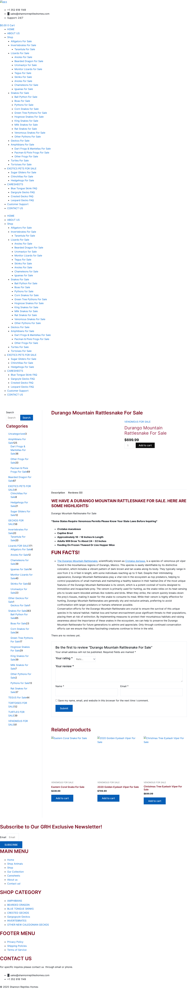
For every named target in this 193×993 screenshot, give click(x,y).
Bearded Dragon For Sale (28, 61)
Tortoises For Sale (21, 164)
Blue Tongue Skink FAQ (24, 188)
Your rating (64, 658)
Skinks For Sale (23, 76)
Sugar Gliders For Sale (23, 172)
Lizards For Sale (20, 53)
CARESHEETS (15, 184)
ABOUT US (13, 33)
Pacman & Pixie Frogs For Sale (31, 152)
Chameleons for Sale (26, 84)
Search (10, 412)
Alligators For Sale (21, 41)
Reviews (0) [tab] (75, 492)
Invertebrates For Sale (23, 45)
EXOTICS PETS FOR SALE (21, 168)
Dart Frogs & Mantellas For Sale (32, 148)
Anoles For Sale (23, 57)
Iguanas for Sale (23, 88)
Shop (10, 37)
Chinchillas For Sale (22, 176)
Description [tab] (58, 492)
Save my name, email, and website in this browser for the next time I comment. (103, 700)
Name (59, 686)
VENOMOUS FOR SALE (137, 421)
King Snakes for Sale (26, 120)
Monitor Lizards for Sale (28, 69)
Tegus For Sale (22, 73)
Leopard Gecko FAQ (22, 200)
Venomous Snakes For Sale (29, 132)
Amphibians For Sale (22, 144)
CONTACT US (15, 208)
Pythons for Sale (23, 104)
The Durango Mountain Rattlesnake (77, 560)
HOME (10, 29)
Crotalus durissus (135, 560)
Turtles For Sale (20, 160)
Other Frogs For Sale (26, 156)
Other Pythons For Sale (27, 136)
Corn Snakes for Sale (26, 108)
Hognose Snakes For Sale (29, 116)
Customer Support (17, 204)
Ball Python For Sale (25, 96)
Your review (64, 666)
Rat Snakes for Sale (25, 128)
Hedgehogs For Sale (22, 180)
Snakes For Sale (20, 92)
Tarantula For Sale (24, 49)
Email (124, 686)
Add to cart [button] (62, 798)
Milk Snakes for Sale (26, 124)
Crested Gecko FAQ (22, 196)
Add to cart (145, 445)
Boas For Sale (22, 100)
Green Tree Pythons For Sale (30, 112)
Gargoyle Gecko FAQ (23, 192)
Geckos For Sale (20, 140)
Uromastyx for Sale (25, 65)
